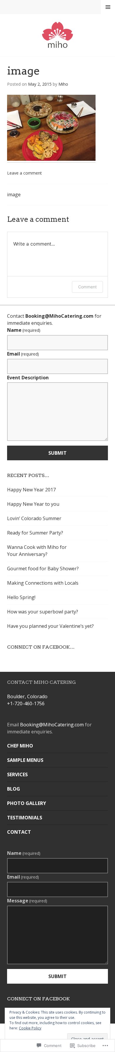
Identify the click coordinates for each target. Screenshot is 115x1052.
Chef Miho (20, 746)
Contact (19, 832)
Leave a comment (24, 173)
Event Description (28, 377)
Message (27, 900)
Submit (57, 453)
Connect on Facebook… (41, 647)
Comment (87, 286)
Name (23, 330)
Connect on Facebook (38, 999)
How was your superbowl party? (42, 611)
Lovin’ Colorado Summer (34, 518)
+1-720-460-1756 (26, 703)
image (14, 194)
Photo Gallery (26, 803)
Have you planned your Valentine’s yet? (50, 626)
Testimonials (24, 817)
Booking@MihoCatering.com (59, 316)
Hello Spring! (21, 597)
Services (17, 774)
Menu (108, 7)
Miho (63, 84)
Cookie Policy (30, 1028)
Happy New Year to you (33, 504)
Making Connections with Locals (42, 583)
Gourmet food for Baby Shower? (43, 568)
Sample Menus (25, 760)
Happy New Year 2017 (31, 489)
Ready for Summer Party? (35, 533)
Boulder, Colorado (27, 696)
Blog (13, 789)
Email (23, 354)
